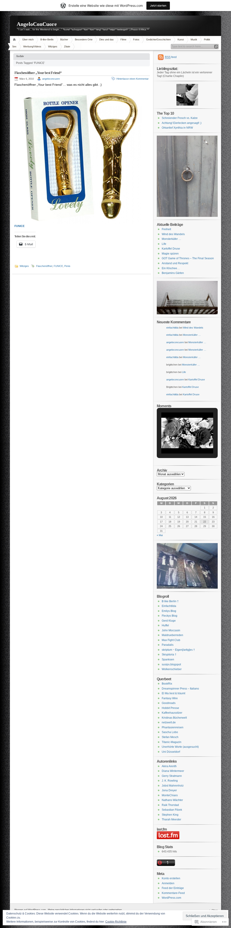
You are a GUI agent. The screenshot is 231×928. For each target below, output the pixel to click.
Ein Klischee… (171, 268)
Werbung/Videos (32, 46)
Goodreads (169, 703)
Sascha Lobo (170, 732)
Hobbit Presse (170, 708)
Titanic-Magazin (171, 742)
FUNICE (19, 226)
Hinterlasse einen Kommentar (132, 78)
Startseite (15, 39)
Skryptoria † (169, 654)
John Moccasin (171, 630)
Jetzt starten (158, 5)
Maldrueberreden (172, 635)
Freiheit (166, 229)
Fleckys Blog (169, 615)
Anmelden (168, 883)
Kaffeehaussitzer (172, 712)
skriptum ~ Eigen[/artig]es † (178, 649)
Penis (67, 266)
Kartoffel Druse (171, 248)
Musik (194, 39)
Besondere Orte (83, 39)
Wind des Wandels (173, 234)
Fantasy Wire (170, 698)
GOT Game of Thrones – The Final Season (188, 258)
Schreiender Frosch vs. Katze (180, 118)
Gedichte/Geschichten (158, 39)
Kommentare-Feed (173, 893)
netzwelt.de (169, 722)
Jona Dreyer (169, 790)
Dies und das (106, 39)
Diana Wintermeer (173, 771)
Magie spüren (170, 253)
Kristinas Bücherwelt (174, 717)
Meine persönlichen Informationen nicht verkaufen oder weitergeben (85, 909)
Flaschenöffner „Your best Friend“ (38, 73)
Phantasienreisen (172, 727)
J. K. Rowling (170, 780)
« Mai (160, 535)
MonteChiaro (170, 795)
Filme (123, 39)
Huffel (165, 625)
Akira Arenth (169, 766)
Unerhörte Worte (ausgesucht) (180, 746)
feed (171, 57)
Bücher (64, 39)
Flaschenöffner (44, 266)
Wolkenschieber (172, 669)
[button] (177, 443)
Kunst (181, 39)
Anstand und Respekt (175, 263)
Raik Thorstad (170, 805)
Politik (207, 39)
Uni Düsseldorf (171, 751)
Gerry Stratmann (172, 776)
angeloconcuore (51, 78)
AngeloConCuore (37, 24)
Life (164, 243)
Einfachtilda (169, 606)
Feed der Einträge (173, 888)
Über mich (28, 39)
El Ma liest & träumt (173, 693)
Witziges (52, 46)
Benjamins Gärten (173, 273)
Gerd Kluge (169, 620)
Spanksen (168, 659)
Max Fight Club (171, 640)
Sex (14, 46)
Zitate (67, 46)
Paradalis (167, 644)
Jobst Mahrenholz (173, 785)
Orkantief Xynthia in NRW (177, 127)
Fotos (136, 39)
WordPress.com (171, 897)
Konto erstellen (171, 878)
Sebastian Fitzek (172, 809)
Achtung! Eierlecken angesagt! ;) (181, 123)
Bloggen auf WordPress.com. (30, 909)
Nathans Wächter (172, 800)
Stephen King (170, 814)
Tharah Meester (171, 819)
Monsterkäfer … (171, 239)
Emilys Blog (169, 611)
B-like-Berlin (46, 39)
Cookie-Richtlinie (116, 921)
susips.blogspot (171, 664)
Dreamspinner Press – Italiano (180, 688)
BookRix (167, 683)
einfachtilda (172, 327)
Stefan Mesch (170, 737)
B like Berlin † (170, 601)
